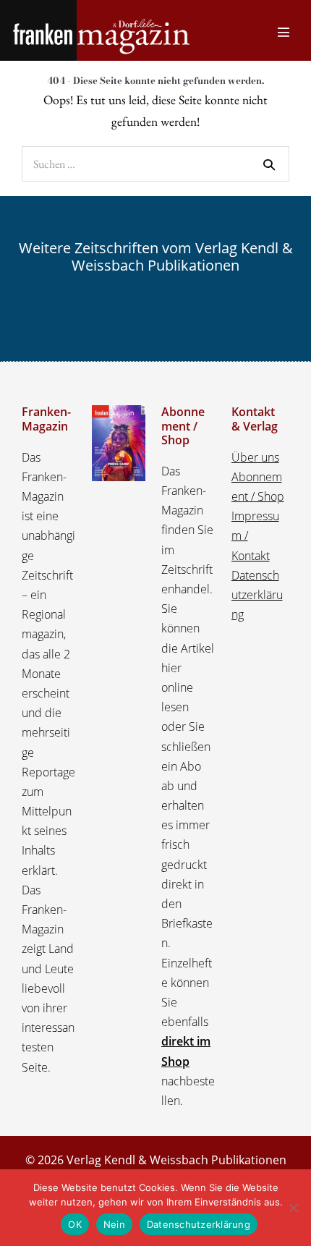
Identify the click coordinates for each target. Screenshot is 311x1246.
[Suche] (269, 164)
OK (75, 1224)
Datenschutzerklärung (257, 594)
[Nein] (293, 1207)
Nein (114, 1224)
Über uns (255, 457)
